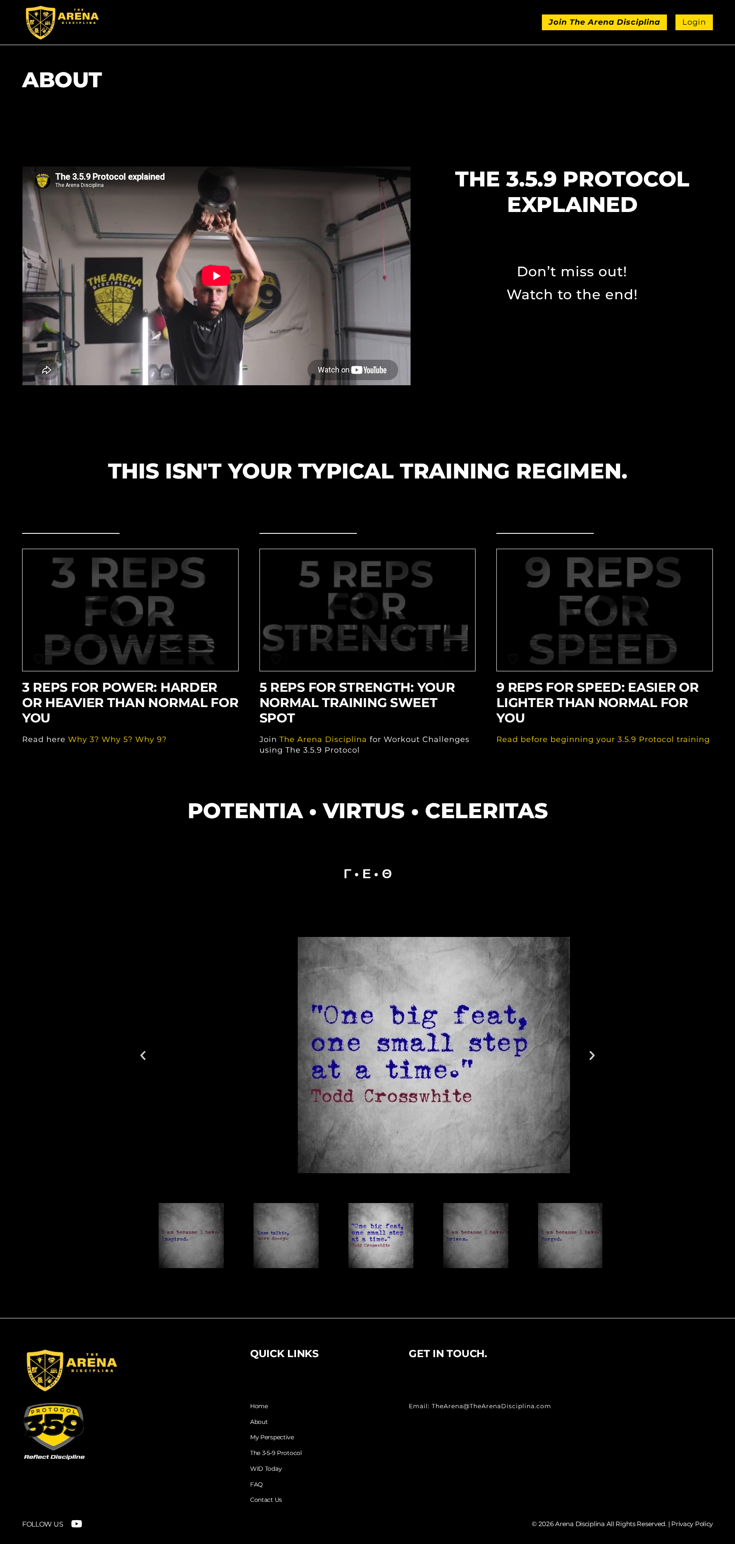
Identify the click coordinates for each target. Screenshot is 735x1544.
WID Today (266, 1468)
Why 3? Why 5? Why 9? (117, 739)
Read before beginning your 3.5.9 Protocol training (603, 739)
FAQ (256, 1484)
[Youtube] (76, 1524)
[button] (143, 1055)
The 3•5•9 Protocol (276, 1453)
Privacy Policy (692, 1524)
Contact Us (266, 1500)
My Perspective (272, 1437)
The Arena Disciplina (323, 739)
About (259, 1422)
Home (259, 1406)
